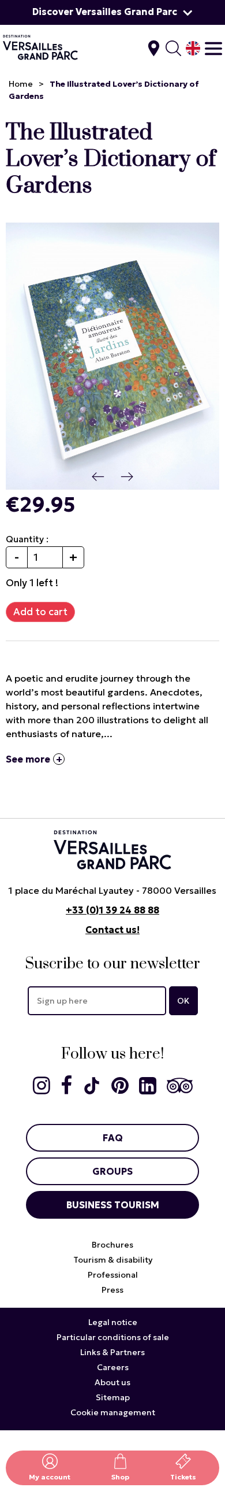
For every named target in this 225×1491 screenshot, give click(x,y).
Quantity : (27, 539)
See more (28, 759)
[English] (193, 48)
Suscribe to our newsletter (112, 964)
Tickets (183, 1476)
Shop (120, 1476)
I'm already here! (153, 48)
